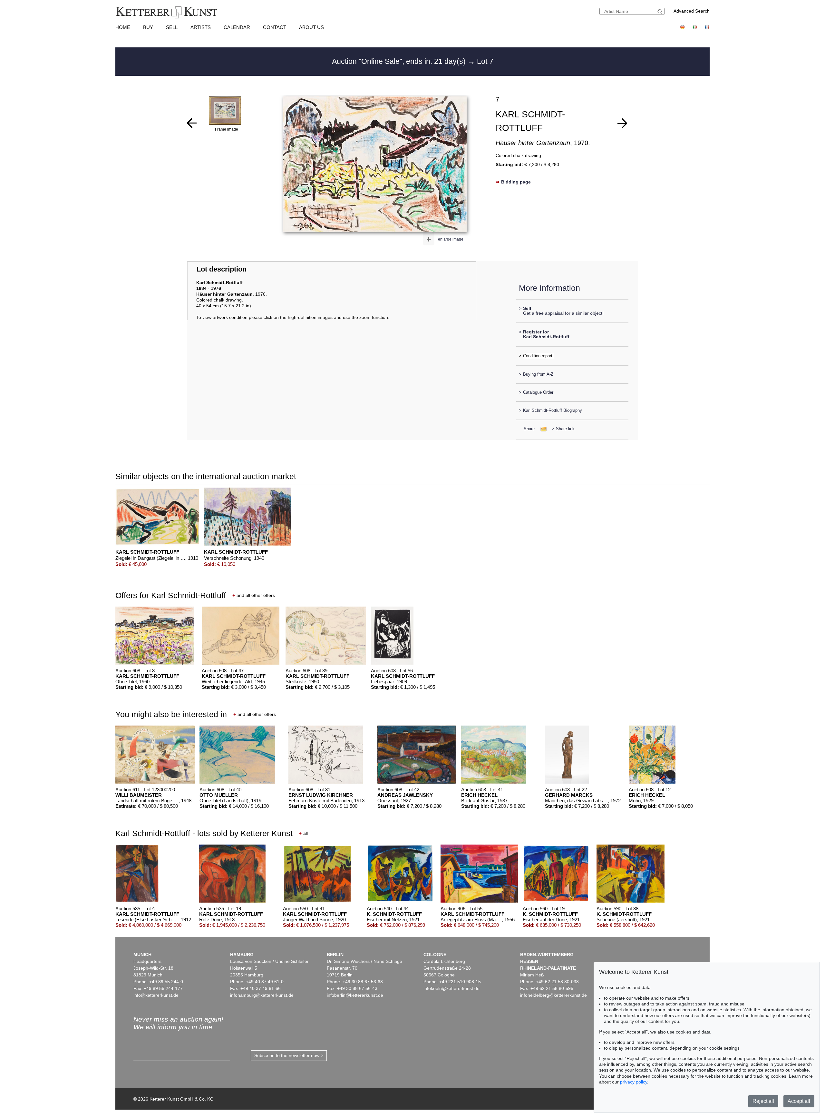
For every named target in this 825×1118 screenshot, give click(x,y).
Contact (274, 27)
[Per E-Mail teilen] (541, 428)
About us (311, 27)
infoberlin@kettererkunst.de (355, 995)
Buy (148, 27)
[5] (622, 123)
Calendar (237, 27)
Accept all (799, 1101)
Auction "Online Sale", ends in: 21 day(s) (400, 61)
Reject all (763, 1101)
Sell (172, 27)
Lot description (222, 269)
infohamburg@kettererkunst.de (262, 995)
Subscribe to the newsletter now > (288, 1055)
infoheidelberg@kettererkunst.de (553, 995)
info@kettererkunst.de (156, 995)
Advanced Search (692, 11)
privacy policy (633, 1081)
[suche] (660, 11)
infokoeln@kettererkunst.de (451, 988)
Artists (200, 27)
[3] (192, 123)
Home (122, 27)
